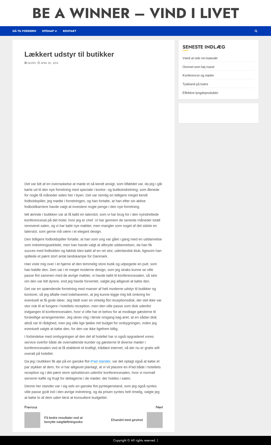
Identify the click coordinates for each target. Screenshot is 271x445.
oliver (32, 63)
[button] (256, 31)
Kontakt (69, 31)
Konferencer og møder (198, 75)
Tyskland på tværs (195, 84)
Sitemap (48, 31)
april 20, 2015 (49, 63)
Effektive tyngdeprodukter (200, 93)
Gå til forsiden (24, 31)
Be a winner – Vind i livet (135, 13)
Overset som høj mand (198, 67)
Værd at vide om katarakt (200, 58)
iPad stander (100, 361)
